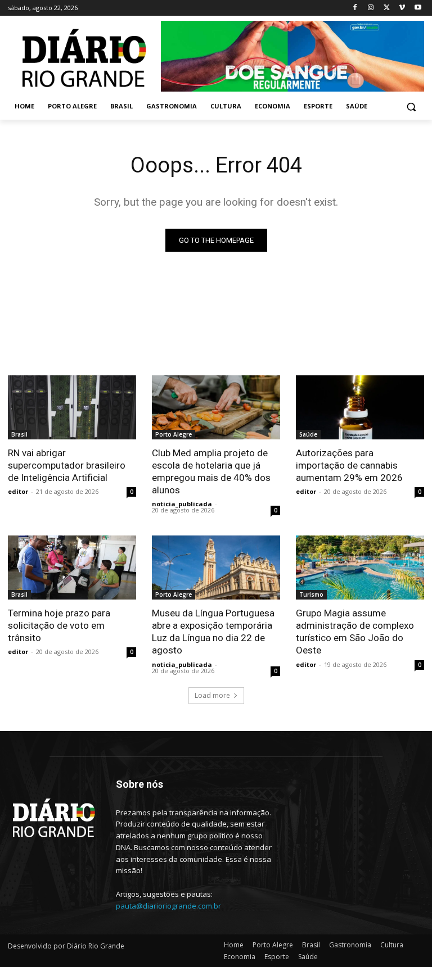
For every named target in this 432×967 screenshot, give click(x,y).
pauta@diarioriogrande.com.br (168, 906)
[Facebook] (355, 8)
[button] (411, 106)
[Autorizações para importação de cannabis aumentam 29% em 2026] (360, 407)
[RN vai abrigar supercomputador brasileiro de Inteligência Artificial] (72, 407)
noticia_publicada (182, 504)
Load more (212, 695)
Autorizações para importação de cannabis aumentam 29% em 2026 (349, 465)
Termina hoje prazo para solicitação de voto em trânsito (59, 625)
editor (18, 491)
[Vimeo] (401, 8)
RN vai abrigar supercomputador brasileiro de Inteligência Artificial (66, 465)
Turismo (311, 594)
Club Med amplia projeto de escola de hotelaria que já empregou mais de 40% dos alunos (211, 471)
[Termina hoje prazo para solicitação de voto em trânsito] (72, 567)
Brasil (19, 434)
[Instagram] (370, 8)
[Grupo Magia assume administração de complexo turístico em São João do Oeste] (360, 567)
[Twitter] (386, 8)
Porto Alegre (173, 434)
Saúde (308, 434)
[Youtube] (417, 8)
